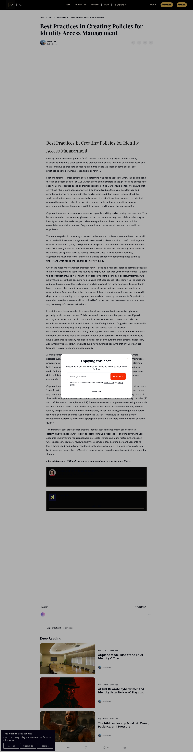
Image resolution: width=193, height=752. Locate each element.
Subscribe (118, 376)
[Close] (127, 359)
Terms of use (109, 382)
